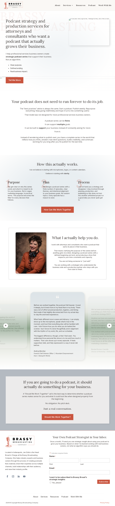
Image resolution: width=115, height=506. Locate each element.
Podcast (91, 5)
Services (67, 5)
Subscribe (103, 482)
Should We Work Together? (57, 417)
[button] (5, 326)
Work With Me (104, 5)
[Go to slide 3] (59, 364)
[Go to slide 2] (57, 364)
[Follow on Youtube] (24, 476)
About (57, 5)
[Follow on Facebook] (7, 476)
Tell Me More (14, 80)
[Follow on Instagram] (13, 476)
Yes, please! (56, 483)
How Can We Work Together (57, 209)
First (51, 464)
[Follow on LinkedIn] (18, 476)
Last (82, 464)
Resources (80, 5)
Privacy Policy (104, 503)
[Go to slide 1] (55, 364)
